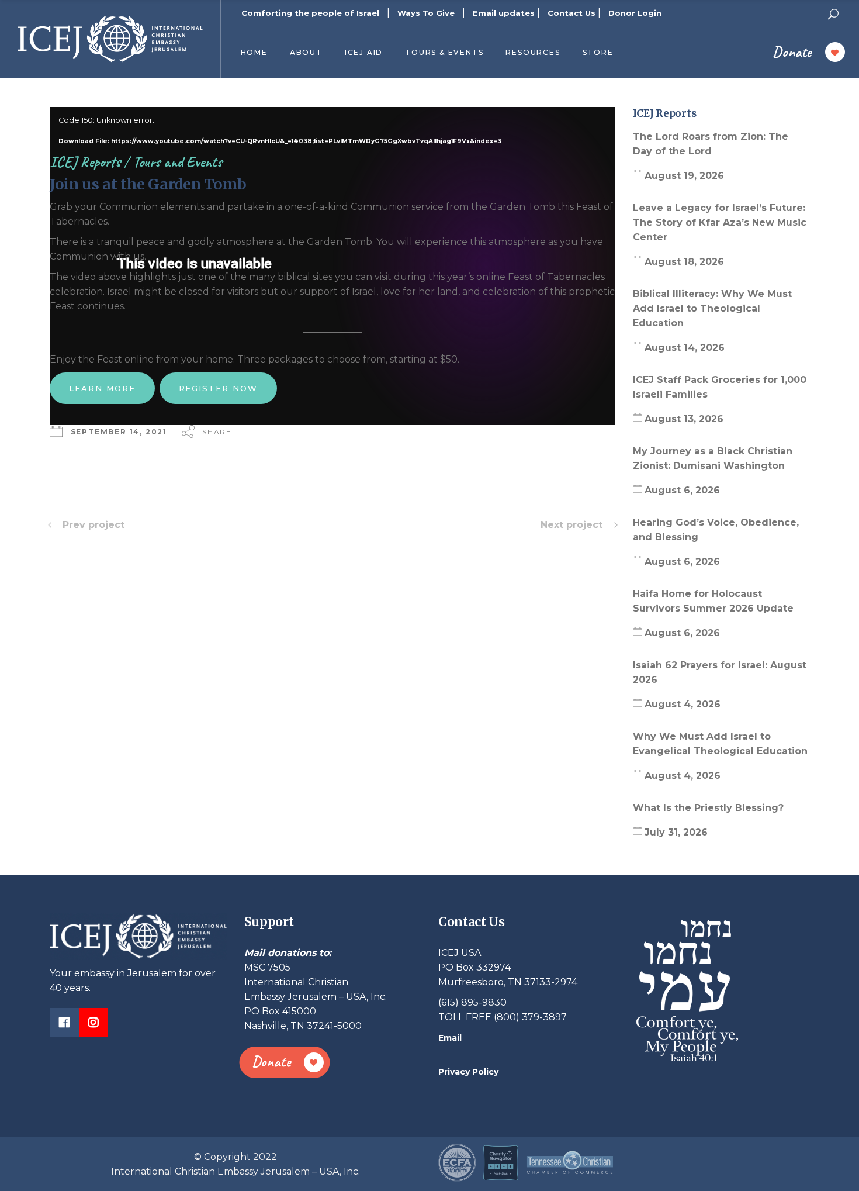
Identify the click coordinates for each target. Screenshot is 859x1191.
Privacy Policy (468, 1071)
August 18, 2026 (684, 261)
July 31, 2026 (676, 832)
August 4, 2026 (683, 704)
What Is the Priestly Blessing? (710, 807)
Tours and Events (177, 161)
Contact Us (571, 13)
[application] (332, 118)
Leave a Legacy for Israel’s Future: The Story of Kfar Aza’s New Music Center (719, 222)
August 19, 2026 (684, 175)
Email (450, 1038)
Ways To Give (426, 13)
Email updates (504, 13)
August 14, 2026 (685, 347)
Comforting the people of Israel (310, 13)
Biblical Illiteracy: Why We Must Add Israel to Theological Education (712, 308)
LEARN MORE (102, 388)
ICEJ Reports (85, 161)
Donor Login (634, 13)
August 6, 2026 (682, 490)
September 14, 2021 (119, 431)
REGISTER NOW (218, 388)
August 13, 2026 (684, 418)
